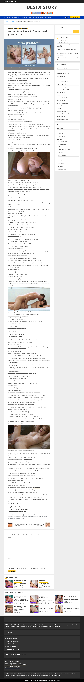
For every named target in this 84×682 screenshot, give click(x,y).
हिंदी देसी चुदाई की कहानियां (20, 518)
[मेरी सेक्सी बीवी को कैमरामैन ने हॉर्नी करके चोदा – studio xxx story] (59, 609)
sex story (41, 514)
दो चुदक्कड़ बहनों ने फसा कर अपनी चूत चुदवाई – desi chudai (71, 600)
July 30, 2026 (67, 602)
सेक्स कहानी (39, 516)
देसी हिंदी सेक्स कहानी (17, 516)
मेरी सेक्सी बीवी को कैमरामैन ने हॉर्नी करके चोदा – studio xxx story (71, 609)
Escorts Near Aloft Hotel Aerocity (13, 663)
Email (9, 558)
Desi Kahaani (24, 28)
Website (9, 563)
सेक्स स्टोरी (36, 85)
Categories (48, 17)
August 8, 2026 (18, 587)
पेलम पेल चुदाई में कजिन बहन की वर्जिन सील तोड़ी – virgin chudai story (45, 586)
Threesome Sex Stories (62, 114)
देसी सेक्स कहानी (24, 76)
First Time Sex (41, 583)
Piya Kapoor (11, 36)
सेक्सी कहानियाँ (24, 83)
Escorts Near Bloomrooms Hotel (12, 666)
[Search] (68, 17)
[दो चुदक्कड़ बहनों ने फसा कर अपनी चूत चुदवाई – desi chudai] (59, 599)
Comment (10, 537)
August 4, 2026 (43, 603)
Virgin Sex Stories (42, 580)
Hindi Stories (7, 17)
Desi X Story (42, 7)
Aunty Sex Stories (61, 68)
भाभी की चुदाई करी (36, 487)
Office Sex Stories (61, 100)
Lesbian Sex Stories (61, 97)
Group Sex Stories (61, 87)
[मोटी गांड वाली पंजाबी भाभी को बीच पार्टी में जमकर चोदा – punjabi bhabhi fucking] (9, 584)
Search (60, 28)
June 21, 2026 (43, 611)
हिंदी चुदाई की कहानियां (11, 518)
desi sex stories (20, 514)
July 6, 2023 (17, 36)
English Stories (16, 17)
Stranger (59, 108)
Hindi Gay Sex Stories (62, 89)
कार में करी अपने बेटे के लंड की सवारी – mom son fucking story (46, 609)
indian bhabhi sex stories (28, 514)
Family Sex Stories (61, 81)
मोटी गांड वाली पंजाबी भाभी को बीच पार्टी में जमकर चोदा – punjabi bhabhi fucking (21, 585)
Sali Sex (58, 105)
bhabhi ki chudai (14, 514)
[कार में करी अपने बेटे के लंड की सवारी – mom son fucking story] (34, 609)
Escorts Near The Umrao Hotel (12, 661)
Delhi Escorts (76, 17)
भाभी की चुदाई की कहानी (14, 89)
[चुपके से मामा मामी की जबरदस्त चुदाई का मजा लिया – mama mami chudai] (9, 609)
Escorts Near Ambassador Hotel (12, 668)
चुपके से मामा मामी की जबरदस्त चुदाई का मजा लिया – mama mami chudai (21, 609)
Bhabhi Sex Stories (17, 28)
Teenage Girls (60, 111)
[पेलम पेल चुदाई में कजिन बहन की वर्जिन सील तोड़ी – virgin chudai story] (34, 584)
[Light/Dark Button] (66, 17)
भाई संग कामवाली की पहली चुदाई (15, 507)
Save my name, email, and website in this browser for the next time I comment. (27, 568)
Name (9, 554)
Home (6, 21)
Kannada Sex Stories (38, 17)
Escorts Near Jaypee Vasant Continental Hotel (16, 664)
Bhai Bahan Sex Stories (43, 582)
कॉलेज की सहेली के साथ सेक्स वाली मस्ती (17, 511)
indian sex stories (36, 514)
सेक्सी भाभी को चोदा (39, 72)
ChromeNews (51, 680)
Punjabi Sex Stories (26, 17)
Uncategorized (60, 116)
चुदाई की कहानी (47, 514)
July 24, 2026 (17, 612)
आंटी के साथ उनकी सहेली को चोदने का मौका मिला (19, 509)
